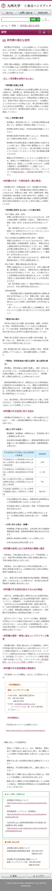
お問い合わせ (26, 13)
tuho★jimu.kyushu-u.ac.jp (25, 704)
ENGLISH (43, 13)
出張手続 (29, 172)
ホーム (9, 13)
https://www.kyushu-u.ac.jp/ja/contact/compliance (25, 730)
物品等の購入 (19, 172)
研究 (14, 26)
